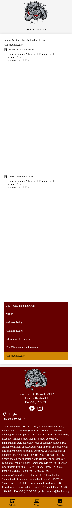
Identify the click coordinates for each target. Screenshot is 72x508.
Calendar (12, 505)
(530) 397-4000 (40, 398)
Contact (60, 505)
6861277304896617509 (21, 176)
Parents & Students (14, 40)
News (36, 505)
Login (9, 414)
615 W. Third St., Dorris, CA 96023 (36, 394)
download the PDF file (19, 60)
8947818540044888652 (21, 49)
